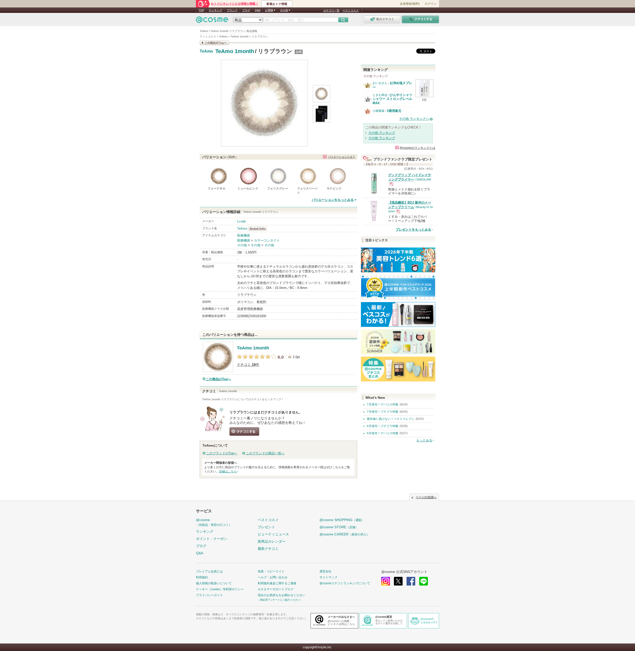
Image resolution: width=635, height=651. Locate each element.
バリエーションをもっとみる (333, 200)
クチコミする (244, 431)
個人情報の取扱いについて (214, 583)
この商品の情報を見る (214, 42)
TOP (201, 10)
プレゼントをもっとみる (413, 229)
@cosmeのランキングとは (417, 148)
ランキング (215, 10)
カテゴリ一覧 (331, 10)
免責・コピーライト (271, 571)
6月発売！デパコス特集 (382, 433)
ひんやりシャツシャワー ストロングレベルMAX (392, 99)
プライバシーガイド (209, 595)
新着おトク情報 (276, 4)
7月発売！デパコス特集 (382, 404)
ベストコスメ (350, 10)
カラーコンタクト (267, 240)
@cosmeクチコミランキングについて (344, 583)
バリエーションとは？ (341, 156)
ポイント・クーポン (211, 539)
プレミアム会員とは (209, 571)
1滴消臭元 (394, 111)
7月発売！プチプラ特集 (382, 411)
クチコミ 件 (248, 365)
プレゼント (266, 527)
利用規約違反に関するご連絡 (277, 583)
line (423, 581)
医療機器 (243, 235)
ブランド (232, 10)
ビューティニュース (273, 534)
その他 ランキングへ (414, 119)
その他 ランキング (381, 133)
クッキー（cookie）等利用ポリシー (220, 589)
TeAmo (206, 51)
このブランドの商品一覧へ (265, 453)
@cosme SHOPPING (341, 520)
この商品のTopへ (218, 379)
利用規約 (202, 577)
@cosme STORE (338, 527)
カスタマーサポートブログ (275, 589)
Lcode (241, 221)
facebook (411, 581)
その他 (242, 245)
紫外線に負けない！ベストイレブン (390, 419)
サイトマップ (328, 577)
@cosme (214, 522)
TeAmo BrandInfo (259, 229)
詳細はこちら (228, 471)
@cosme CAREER (344, 534)
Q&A (257, 10)
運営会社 (325, 571)
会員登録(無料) (410, 3)
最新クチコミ (268, 549)
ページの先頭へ (426, 497)
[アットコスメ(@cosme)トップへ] (212, 21)
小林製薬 (378, 111)
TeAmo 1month (234, 51)
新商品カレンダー (272, 541)
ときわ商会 (380, 95)
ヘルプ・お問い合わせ (272, 577)
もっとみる (424, 440)
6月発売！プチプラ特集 (382, 426)
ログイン (431, 3)
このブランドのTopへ (221, 453)
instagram (385, 581)
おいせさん (380, 83)
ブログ (246, 10)
